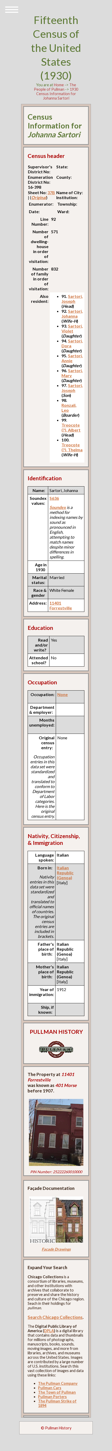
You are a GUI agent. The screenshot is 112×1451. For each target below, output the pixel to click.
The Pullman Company (58, 1383)
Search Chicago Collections (55, 1317)
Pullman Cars (49, 1388)
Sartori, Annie (72, 358)
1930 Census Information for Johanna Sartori (57, 93)
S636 (54, 498)
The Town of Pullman (57, 1392)
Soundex (57, 507)
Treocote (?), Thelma (72, 447)
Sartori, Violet (72, 328)
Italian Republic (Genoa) (65, 872)
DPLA (49, 1331)
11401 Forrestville (60, 605)
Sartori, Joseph (72, 299)
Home (59, 85)
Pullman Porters (52, 1396)
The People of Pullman (55, 87)
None (62, 694)
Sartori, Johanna (72, 313)
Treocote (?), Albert (70, 427)
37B (51, 192)
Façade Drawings (56, 1249)
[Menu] (11, 9)
